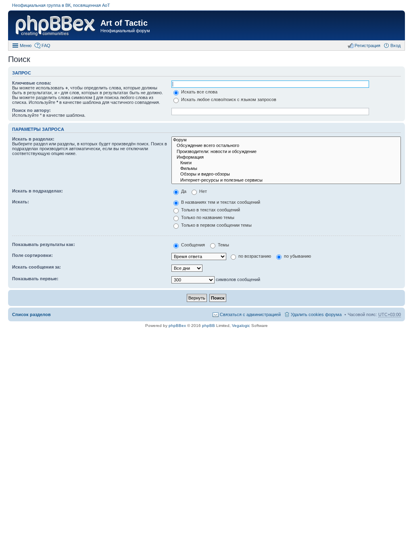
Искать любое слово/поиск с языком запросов (228, 99)
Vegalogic (241, 325)
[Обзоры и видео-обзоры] (286, 174)
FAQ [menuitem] (46, 45)
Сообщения (192, 244)
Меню (25, 45)
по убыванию (297, 256)
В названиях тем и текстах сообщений (220, 202)
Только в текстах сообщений (210, 209)
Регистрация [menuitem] (367, 45)
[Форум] (286, 140)
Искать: (20, 201)
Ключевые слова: (31, 83)
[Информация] (286, 157)
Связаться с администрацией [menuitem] (250, 314)
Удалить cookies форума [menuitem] (316, 314)
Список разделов (31, 314)
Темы (223, 244)
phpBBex (177, 325)
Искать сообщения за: (36, 267)
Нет (202, 191)
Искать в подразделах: (37, 190)
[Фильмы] (286, 169)
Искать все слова (198, 91)
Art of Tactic (124, 23)
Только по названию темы (207, 217)
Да (183, 191)
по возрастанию (254, 256)
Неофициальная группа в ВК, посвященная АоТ (61, 5)
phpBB (208, 325)
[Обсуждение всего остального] (286, 146)
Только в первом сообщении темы (216, 225)
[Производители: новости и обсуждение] (286, 152)
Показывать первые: (35, 278)
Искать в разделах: (33, 138)
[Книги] (286, 163)
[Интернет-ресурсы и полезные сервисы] (286, 180)
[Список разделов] (55, 26)
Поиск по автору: (31, 110)
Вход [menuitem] (395, 45)
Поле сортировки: (32, 255)
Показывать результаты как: (43, 244)
